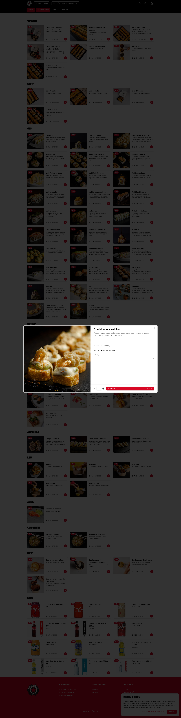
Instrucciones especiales (104, 350)
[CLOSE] (155, 328)
